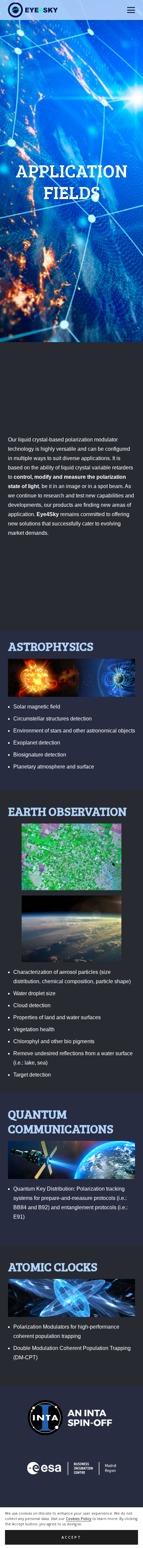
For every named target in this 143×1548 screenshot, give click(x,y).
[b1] (71, 1417)
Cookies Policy (78, 1518)
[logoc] (33, 10)
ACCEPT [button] (71, 1537)
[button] (131, 10)
